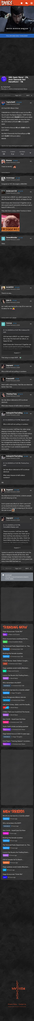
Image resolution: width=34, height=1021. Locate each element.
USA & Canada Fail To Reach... (13, 859)
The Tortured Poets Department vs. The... (17, 646)
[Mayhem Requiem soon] (17, 19)
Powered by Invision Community (17, 1006)
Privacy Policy (12, 1004)
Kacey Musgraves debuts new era (14, 697)
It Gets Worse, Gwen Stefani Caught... (16, 660)
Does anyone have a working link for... (16, 638)
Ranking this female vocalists (13, 653)
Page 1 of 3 (18, 95)
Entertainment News (20, 89)
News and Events (14, 634)
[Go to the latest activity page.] (21, 2)
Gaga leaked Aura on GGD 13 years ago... (17, 733)
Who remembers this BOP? (12, 682)
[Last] (31, 95)
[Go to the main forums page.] (26, 2)
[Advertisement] (17, 56)
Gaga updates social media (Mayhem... (16, 668)
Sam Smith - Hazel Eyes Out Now (14, 719)
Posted (13, 104)
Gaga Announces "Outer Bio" (12, 631)
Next (27, 95)
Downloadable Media (15, 642)
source (3, 138)
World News (14, 678)
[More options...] (31, 103)
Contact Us (22, 1004)
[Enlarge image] (10, 222)
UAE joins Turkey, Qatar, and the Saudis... (17, 704)
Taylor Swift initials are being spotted (15, 726)
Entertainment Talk (17, 649)
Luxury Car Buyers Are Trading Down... (16, 675)
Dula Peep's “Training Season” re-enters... (17, 741)
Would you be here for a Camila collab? (16, 690)
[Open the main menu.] (31, 2)
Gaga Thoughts (16, 693)
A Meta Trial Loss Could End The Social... (17, 711)
